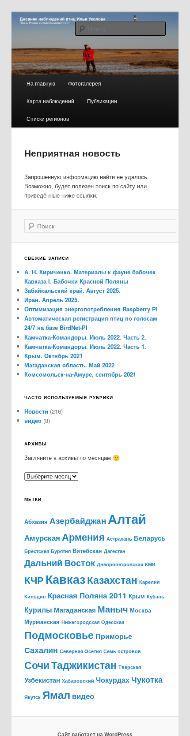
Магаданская (75, 610)
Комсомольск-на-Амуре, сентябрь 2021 (80, 374)
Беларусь (149, 538)
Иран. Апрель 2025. (51, 299)
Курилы (38, 610)
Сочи (36, 665)
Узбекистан (42, 680)
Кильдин (35, 596)
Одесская (112, 622)
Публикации (102, 101)
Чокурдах (112, 680)
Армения (83, 537)
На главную (41, 83)
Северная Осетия (81, 651)
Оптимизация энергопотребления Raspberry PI (91, 309)
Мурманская (42, 621)
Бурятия (61, 551)
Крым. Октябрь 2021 (53, 355)
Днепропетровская (120, 564)
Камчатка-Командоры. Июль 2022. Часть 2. (85, 337)
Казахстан (112, 579)
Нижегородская (80, 622)
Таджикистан (84, 665)
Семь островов (122, 651)
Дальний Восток (59, 563)
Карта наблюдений (50, 101)
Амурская (42, 537)
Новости (36, 411)
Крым (137, 596)
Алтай (127, 518)
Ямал (56, 694)
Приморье (113, 636)
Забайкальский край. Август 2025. (72, 290)
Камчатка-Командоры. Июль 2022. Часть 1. (85, 346)
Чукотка (147, 679)
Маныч (113, 608)
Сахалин (41, 650)
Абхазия (36, 521)
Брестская (36, 551)
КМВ (150, 564)
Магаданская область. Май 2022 (69, 365)
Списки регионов (48, 118)
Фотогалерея (84, 83)
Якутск (32, 697)
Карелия (149, 582)
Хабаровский (78, 680)
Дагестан (114, 551)
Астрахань (119, 538)
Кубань (155, 596)
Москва (140, 610)
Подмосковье (59, 635)
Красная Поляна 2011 (87, 595)
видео (33, 420)
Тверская (129, 667)
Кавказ (65, 579)
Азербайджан (77, 521)
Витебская (87, 550)
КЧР (34, 580)
